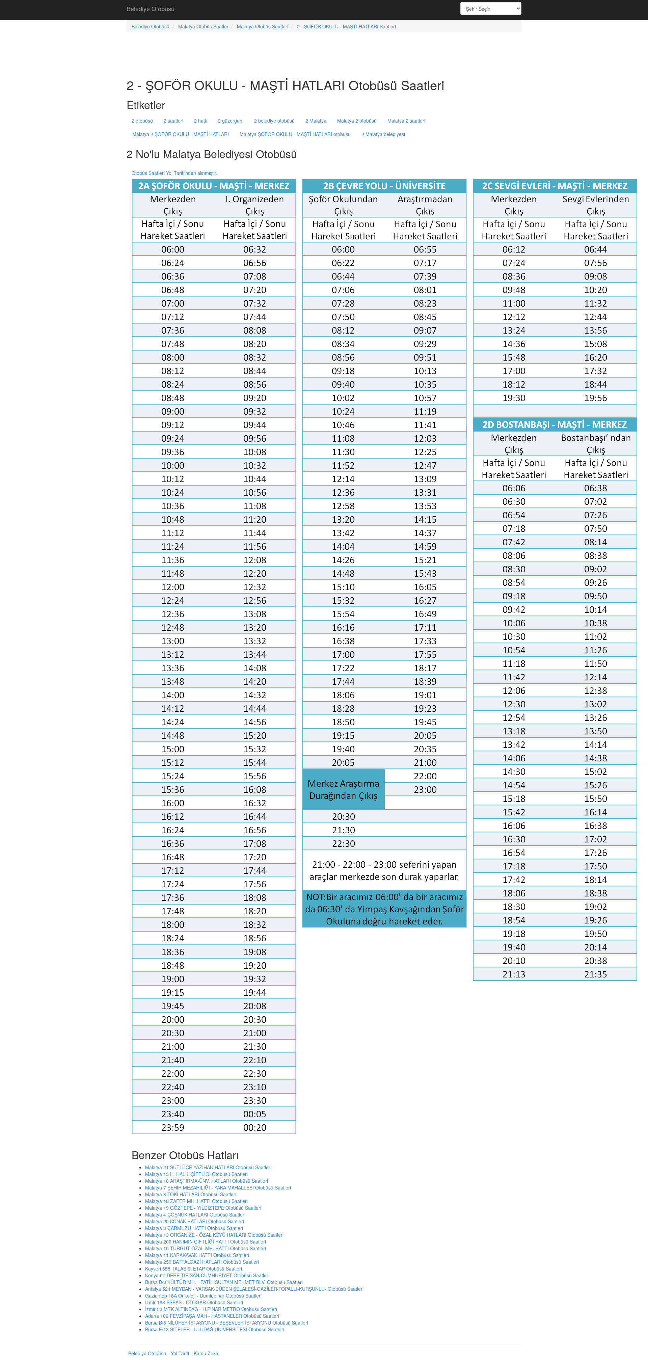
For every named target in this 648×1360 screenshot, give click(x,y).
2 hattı (200, 120)
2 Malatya (315, 120)
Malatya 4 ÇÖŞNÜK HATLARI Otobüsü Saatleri (195, 1214)
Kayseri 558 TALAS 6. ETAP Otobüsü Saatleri (193, 1268)
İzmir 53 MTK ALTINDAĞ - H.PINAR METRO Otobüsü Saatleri (211, 1309)
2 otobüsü (142, 120)
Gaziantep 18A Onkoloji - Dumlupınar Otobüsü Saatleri (203, 1295)
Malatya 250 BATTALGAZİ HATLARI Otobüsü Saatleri (202, 1261)
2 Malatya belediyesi (383, 134)
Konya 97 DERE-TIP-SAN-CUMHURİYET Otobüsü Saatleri (207, 1275)
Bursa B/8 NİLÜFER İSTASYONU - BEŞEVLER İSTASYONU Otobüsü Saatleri (226, 1322)
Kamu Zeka (206, 1353)
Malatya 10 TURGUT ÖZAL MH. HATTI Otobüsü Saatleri (205, 1248)
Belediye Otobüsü (150, 8)
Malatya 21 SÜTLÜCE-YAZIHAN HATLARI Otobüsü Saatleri (208, 1167)
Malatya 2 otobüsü (357, 120)
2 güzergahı (230, 120)
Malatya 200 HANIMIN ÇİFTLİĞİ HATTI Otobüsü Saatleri (205, 1241)
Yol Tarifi (180, 1353)
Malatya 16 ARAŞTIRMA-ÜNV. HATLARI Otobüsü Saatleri (206, 1180)
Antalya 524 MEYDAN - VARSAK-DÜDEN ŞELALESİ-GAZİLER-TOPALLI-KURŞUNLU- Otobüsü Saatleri (254, 1288)
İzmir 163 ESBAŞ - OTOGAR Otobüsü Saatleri (194, 1302)
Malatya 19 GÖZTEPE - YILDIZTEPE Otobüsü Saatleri (203, 1207)
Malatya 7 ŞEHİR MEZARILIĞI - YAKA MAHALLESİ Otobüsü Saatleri (218, 1187)
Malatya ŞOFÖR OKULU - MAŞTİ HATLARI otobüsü (295, 134)
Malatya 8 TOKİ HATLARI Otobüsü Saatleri (190, 1194)
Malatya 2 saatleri (406, 120)
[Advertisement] (324, 10)
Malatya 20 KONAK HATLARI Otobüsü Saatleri (194, 1221)
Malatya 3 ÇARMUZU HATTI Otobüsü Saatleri (194, 1228)
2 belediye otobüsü (274, 120)
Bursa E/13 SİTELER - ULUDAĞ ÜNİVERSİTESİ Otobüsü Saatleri (214, 1329)
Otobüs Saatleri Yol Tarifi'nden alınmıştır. (174, 172)
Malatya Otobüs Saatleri (204, 26)
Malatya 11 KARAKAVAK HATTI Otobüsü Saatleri (197, 1255)
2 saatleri (173, 120)
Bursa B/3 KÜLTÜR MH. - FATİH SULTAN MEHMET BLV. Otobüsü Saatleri (224, 1282)
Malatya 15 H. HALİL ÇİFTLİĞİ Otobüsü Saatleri (196, 1174)
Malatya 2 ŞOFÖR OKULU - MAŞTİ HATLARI (180, 134)
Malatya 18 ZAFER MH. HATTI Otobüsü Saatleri (196, 1201)
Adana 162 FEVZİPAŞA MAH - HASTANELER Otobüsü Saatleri (212, 1315)
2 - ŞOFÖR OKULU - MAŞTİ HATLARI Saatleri (346, 26)
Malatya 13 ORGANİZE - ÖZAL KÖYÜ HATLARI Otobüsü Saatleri (214, 1234)
